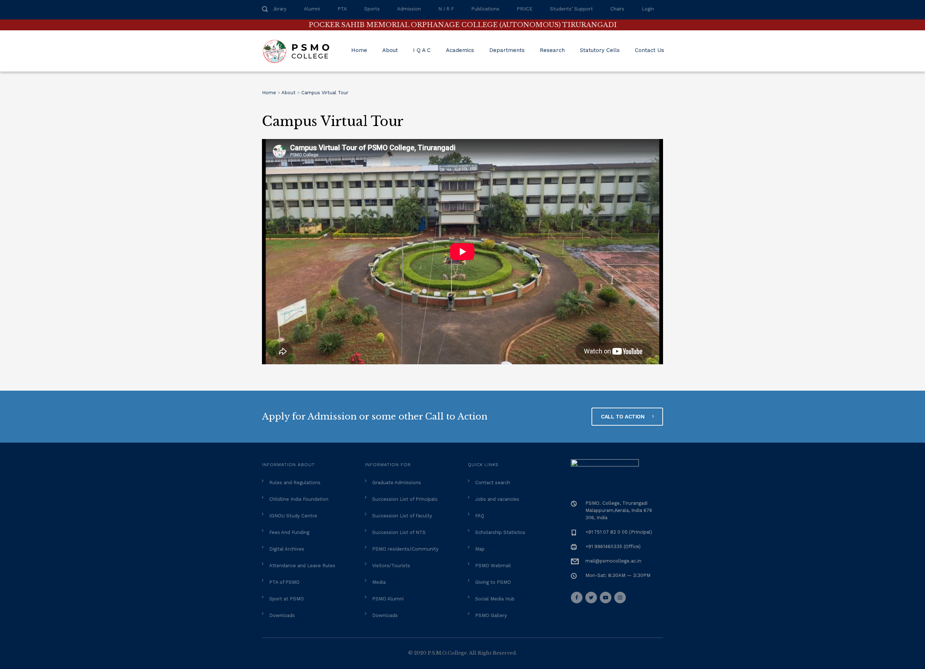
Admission (409, 9)
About (390, 50)
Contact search (492, 482)
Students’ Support (571, 9)
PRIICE (525, 9)
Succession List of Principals (405, 499)
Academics (460, 50)
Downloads (282, 615)
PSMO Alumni (388, 598)
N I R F (446, 9)
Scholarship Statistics (500, 532)
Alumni (312, 9)
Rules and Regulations (294, 482)
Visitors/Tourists (391, 565)
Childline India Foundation (298, 499)
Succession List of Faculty (402, 515)
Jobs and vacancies (497, 499)
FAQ (479, 515)
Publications (485, 9)
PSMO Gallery (491, 615)
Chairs (617, 9)
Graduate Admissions (396, 482)
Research (552, 50)
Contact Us (649, 50)
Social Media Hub (495, 598)
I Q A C (422, 50)
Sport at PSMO (286, 598)
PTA (342, 9)
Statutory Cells (600, 50)
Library (279, 9)
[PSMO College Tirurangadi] (299, 50)
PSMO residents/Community (405, 549)
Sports (372, 9)
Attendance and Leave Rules (302, 565)
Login (648, 9)
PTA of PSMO (284, 582)
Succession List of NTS (399, 532)
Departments (507, 50)
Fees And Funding (289, 532)
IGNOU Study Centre (293, 515)
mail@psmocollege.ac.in (613, 561)
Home (359, 50)
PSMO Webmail (493, 565)
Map (480, 549)
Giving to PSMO (493, 582)
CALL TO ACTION (623, 416)
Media (379, 582)
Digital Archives (286, 549)
